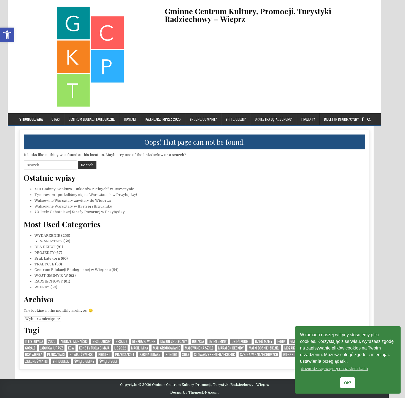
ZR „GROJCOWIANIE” (203, 119)
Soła (185, 354)
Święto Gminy (84, 361)
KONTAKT (130, 119)
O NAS (56, 119)
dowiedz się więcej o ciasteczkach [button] (334, 368)
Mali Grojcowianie (166, 348)
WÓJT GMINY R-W (51, 275)
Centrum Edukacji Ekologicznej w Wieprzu (72, 270)
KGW (71, 348)
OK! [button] (347, 383)
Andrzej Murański (74, 341)
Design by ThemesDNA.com (194, 392)
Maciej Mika (139, 348)
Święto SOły (108, 361)
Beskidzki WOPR (143, 341)
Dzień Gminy (218, 341)
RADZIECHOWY (48, 281)
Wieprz (288, 354)
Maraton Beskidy (231, 348)
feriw (281, 341)
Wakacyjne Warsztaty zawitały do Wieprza (72, 200)
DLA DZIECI (45, 247)
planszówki (56, 354)
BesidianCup (102, 341)
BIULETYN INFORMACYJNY (341, 119)
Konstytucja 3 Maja (94, 348)
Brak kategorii (47, 258)
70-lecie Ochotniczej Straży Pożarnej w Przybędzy (79, 212)
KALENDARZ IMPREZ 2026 (163, 119)
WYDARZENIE (47, 235)
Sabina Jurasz (150, 354)
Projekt (104, 354)
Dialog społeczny (173, 341)
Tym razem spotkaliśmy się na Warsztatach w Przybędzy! (85, 195)
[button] (7, 35)
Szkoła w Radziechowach (259, 354)
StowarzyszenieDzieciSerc (214, 354)
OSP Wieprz (33, 354)
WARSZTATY (51, 241)
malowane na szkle (199, 348)
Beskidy (121, 341)
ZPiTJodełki (61, 361)
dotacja (198, 341)
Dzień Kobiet (241, 341)
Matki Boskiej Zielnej (264, 348)
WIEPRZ (42, 287)
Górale (30, 348)
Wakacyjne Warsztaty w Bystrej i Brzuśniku (73, 206)
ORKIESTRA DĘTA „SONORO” (274, 119)
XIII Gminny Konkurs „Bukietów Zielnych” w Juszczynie (84, 189)
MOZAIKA (290, 348)
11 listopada (34, 341)
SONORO (171, 354)
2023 (52, 341)
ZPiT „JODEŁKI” (236, 119)
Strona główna (31, 119)
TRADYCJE (44, 264)
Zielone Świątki (36, 361)
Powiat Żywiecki (81, 354)
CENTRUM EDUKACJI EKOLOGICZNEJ (92, 119)
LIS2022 (120, 348)
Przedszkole (124, 354)
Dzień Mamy (263, 341)
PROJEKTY (308, 119)
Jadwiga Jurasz (51, 348)
